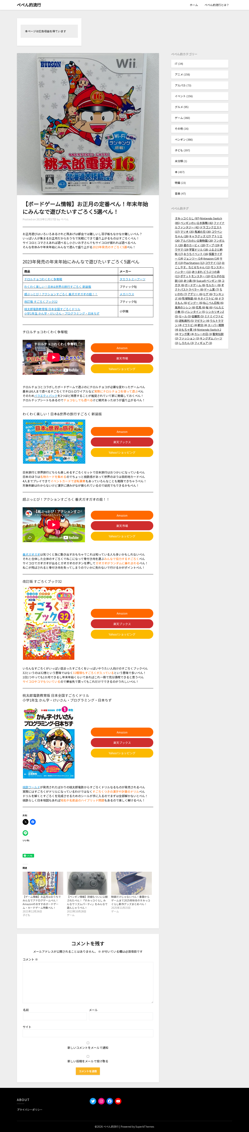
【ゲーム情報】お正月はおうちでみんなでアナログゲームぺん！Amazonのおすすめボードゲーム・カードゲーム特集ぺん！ (42, 902)
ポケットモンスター (195, 276)
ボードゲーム (195, 285)
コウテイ (213, 263)
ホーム (194, 5)
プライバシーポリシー (29, 1109)
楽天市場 (122, 358)
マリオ (187, 231)
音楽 (177, 193)
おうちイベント (196, 254)
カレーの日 (203, 334)
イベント (180, 96)
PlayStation (194, 263)
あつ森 (190, 281)
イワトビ (189, 325)
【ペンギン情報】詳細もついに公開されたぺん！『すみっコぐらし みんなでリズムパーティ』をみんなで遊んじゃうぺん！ (87, 902)
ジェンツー (193, 258)
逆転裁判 (186, 320)
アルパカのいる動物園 (196, 240)
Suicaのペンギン (208, 281)
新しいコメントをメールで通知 (87, 1047)
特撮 (177, 183)
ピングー (195, 303)
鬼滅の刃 (202, 231)
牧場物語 (189, 298)
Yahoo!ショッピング (122, 369)
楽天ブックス (122, 442)
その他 (179, 128)
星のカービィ (194, 245)
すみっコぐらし (187, 218)
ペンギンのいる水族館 (196, 223)
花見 (200, 307)
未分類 (179, 161)
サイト (27, 1027)
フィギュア (203, 343)
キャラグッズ (200, 236)
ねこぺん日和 (213, 303)
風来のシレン (185, 307)
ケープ (212, 245)
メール (93, 1010)
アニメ (179, 74)
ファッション (189, 338)
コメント (30, 959)
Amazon (122, 348)
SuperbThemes (144, 1126)
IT (176, 63)
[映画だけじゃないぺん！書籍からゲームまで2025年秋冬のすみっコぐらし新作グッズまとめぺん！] (131, 883)
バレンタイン (195, 312)
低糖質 (198, 316)
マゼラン (201, 320)
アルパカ (180, 85)
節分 (202, 325)
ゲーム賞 (211, 289)
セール (185, 316)
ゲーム (179, 118)
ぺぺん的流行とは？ (217, 5)
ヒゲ (208, 294)
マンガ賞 (186, 334)
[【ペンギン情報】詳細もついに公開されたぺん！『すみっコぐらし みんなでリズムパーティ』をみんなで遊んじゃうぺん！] (87, 883)
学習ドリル (198, 249)
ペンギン (180, 139)
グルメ (179, 107)
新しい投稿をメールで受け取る (87, 1061)
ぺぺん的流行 (29, 4)
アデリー (195, 294)
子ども (179, 150)
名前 (26, 1010)
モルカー (213, 285)
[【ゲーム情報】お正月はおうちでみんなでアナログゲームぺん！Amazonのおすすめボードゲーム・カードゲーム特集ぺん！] (43, 883)
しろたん (186, 343)
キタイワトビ (208, 298)
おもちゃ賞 (188, 329)
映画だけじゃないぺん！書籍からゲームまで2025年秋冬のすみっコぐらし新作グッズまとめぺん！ (130, 900)
